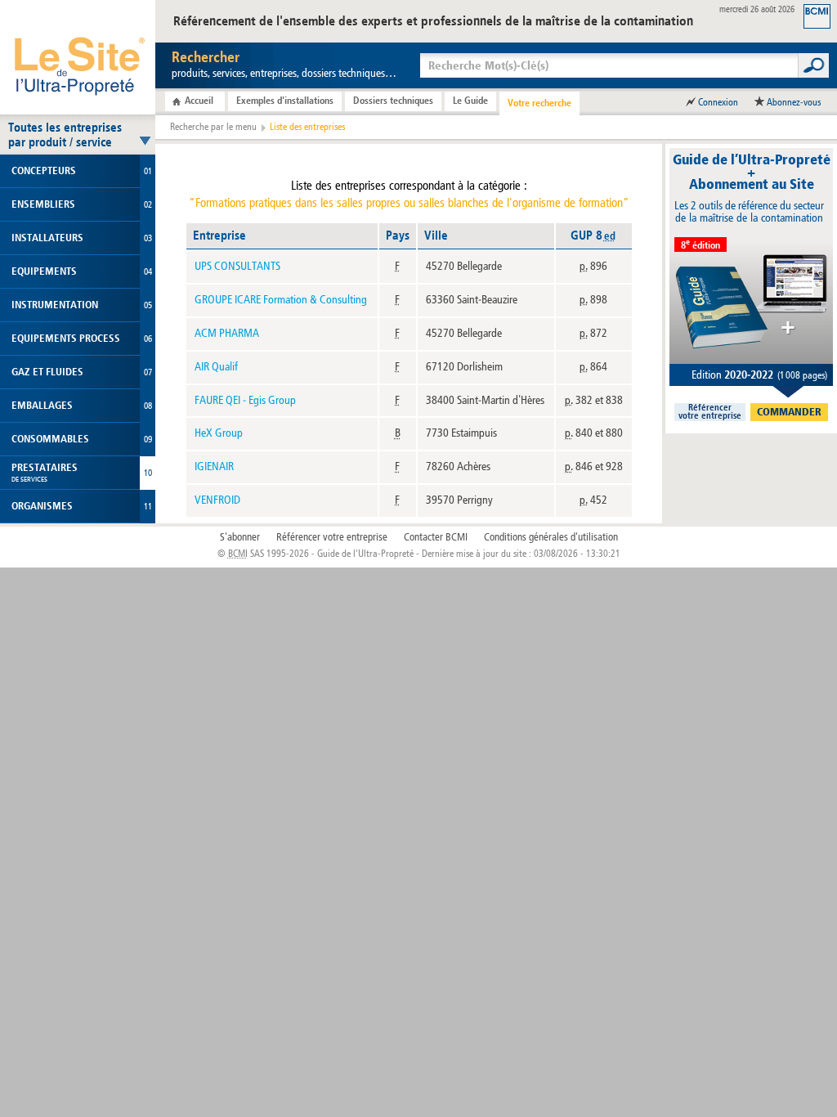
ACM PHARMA (227, 333)
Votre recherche (539, 103)
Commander (789, 412)
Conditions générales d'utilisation (551, 537)
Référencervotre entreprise (709, 412)
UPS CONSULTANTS (237, 266)
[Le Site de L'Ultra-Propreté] (77, 57)
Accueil (199, 100)
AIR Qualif (216, 367)
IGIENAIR (214, 466)
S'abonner (240, 537)
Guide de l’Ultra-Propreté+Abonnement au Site (751, 172)
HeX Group (219, 433)
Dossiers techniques (393, 100)
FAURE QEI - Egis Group (245, 400)
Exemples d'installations (284, 100)
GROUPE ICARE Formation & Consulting (281, 300)
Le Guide (470, 100)
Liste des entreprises (307, 126)
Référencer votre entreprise (331, 537)
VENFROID (217, 500)
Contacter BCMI (436, 537)
